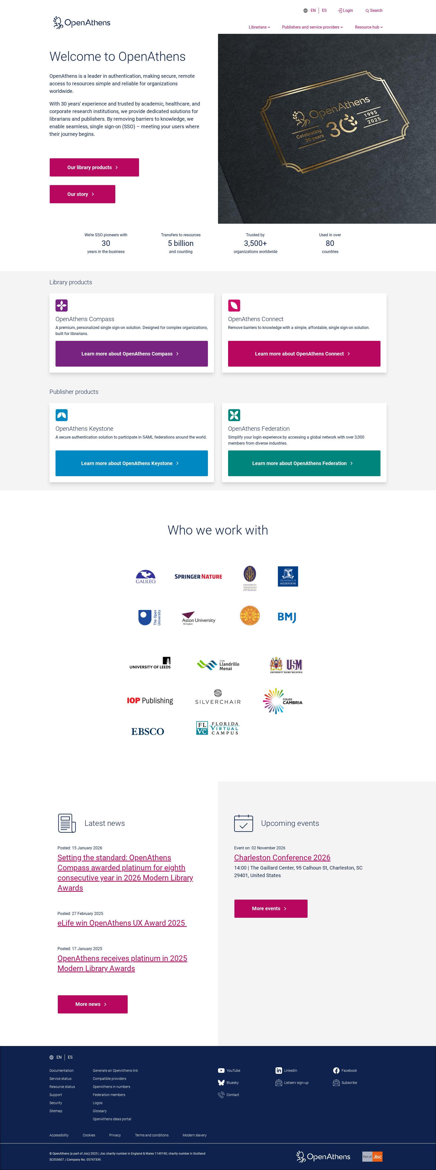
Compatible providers (109, 1079)
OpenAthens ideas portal (112, 1119)
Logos (97, 1103)
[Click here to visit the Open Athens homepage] (81, 22)
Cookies (89, 1135)
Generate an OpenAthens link (115, 1071)
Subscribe (349, 1083)
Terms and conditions (152, 1135)
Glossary (100, 1111)
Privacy (115, 1135)
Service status (60, 1079)
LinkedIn (290, 1071)
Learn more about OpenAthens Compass (127, 354)
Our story (77, 194)
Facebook (349, 1071)
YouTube (233, 1071)
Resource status (62, 1087)
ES (324, 10)
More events (266, 908)
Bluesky (233, 1083)
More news (87, 1004)
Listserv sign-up (296, 1083)
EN (313, 10)
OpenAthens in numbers (111, 1087)
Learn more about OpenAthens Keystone (127, 463)
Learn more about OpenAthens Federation (299, 463)
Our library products (89, 167)
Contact (233, 1095)
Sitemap (55, 1111)
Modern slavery (195, 1135)
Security (55, 1103)
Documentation (61, 1071)
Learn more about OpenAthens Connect (299, 354)
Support (55, 1095)
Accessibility (59, 1135)
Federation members (109, 1095)
